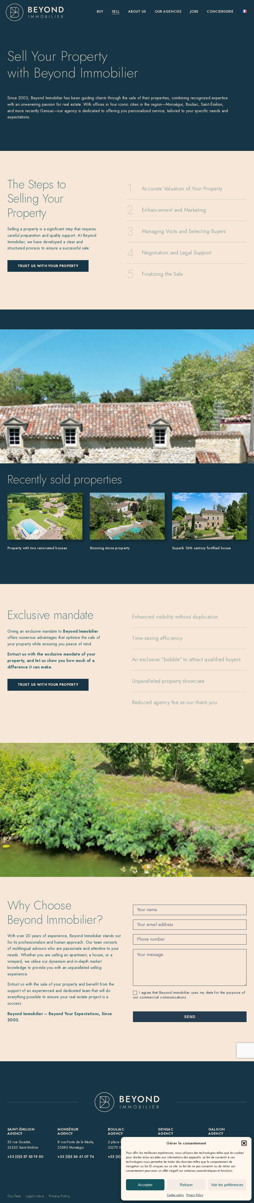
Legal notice (35, 1196)
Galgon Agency (216, 1131)
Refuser (186, 1185)
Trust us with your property (48, 265)
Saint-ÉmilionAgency (20, 1131)
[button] (244, 1143)
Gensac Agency (165, 1131)
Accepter (145, 1185)
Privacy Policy (194, 1195)
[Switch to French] (244, 11)
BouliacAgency (116, 1131)
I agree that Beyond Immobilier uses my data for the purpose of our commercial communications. (189, 995)
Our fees (14, 1196)
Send (189, 1017)
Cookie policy (175, 1195)
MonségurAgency (68, 1131)
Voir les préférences (227, 1185)
